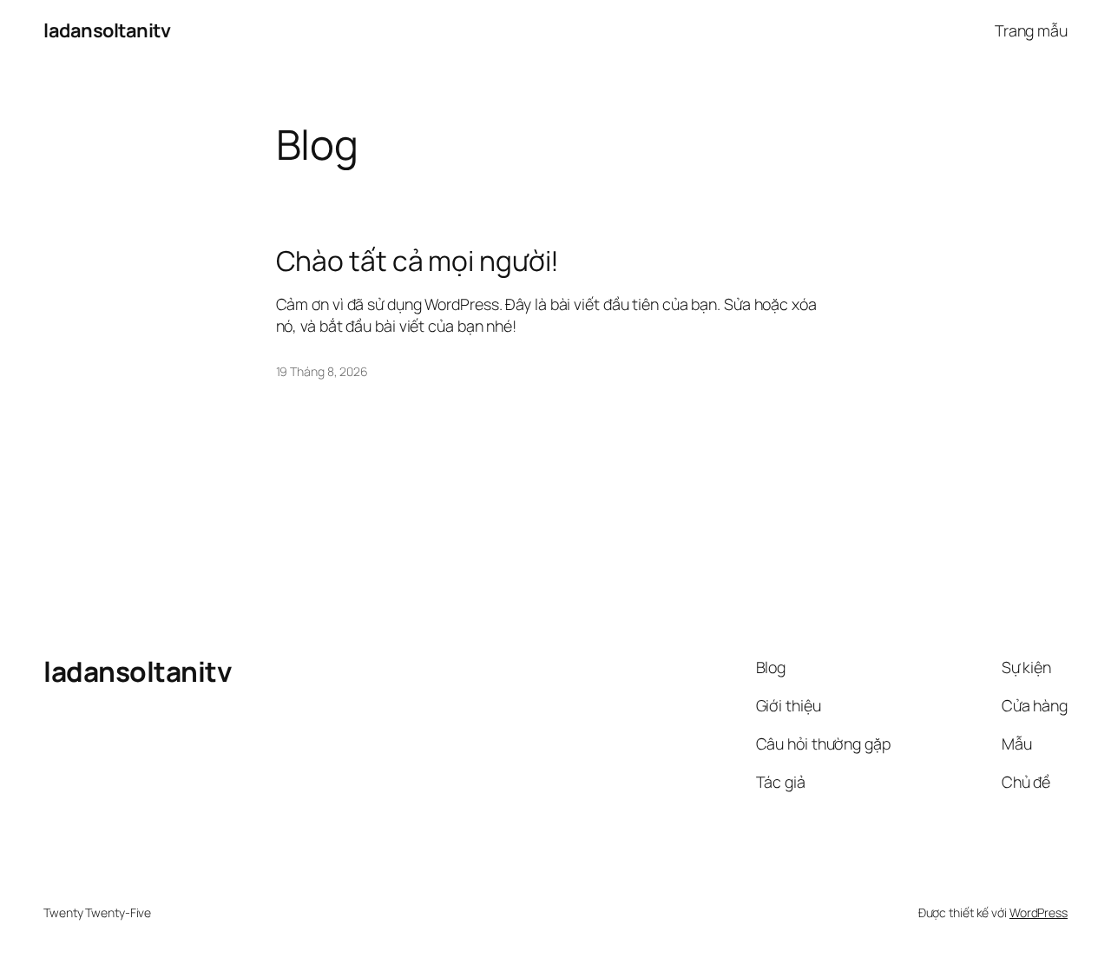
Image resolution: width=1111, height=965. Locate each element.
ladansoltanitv (106, 30)
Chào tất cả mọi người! (418, 261)
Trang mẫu (1031, 30)
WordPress (1038, 912)
